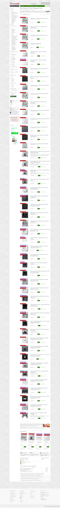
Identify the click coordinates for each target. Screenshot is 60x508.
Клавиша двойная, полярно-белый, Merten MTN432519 (40, 110)
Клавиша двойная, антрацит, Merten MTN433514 (39, 127)
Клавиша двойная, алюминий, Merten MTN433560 (39, 143)
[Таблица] (49, 14)
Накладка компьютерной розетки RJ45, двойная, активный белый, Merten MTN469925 (39, 442)
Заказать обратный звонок (42, 4)
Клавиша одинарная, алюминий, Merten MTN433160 (39, 85)
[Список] (48, 14)
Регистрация (49, 0)
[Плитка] (47, 14)
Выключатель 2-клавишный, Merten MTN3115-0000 (39, 93)
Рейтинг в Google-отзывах (43, 499)
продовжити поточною (56, 506)
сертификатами (41, 455)
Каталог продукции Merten (15, 143)
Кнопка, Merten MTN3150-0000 (35, 43)
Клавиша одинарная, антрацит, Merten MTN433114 (39, 68)
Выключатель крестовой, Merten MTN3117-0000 (38, 35)
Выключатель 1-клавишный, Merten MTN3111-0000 (39, 18)
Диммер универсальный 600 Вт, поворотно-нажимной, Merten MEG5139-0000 (31, 442)
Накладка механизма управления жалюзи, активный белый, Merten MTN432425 (47, 442)
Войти (46, 0)
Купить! (38, 22)
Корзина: (41, 0)
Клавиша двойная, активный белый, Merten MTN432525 (40, 118)
